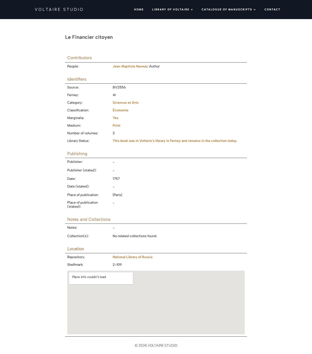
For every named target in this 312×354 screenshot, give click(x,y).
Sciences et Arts (126, 103)
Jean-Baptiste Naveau (130, 66)
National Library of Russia (132, 257)
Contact (272, 9)
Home (139, 9)
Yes (115, 118)
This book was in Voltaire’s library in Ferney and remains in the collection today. (175, 141)
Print (116, 125)
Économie (120, 110)
